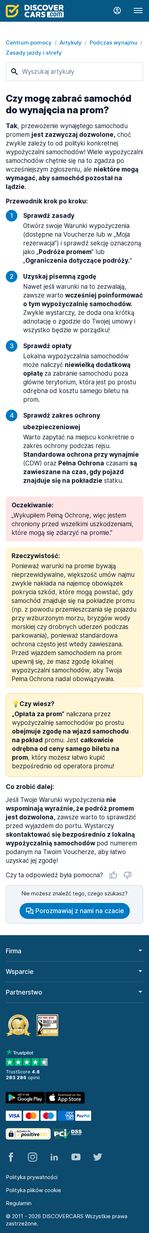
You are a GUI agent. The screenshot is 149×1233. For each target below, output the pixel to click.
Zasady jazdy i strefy (34, 52)
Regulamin (18, 1203)
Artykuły (71, 42)
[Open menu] (138, 11)
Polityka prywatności (32, 1177)
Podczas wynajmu (113, 42)
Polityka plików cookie (33, 1190)
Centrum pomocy (29, 42)
